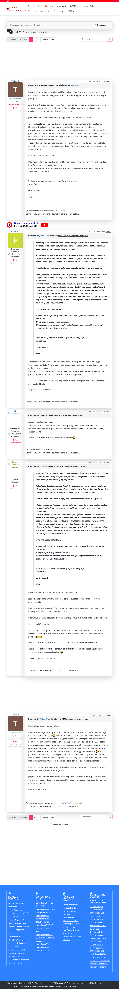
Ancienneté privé (14, 936)
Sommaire (14, 25)
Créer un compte (44, 214)
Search (37, 25)
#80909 (108, 715)
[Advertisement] (59, 61)
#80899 (108, 232)
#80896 (108, 81)
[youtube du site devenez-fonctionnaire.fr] (27, 225)
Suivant (45, 40)
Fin (52, 40)
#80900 (108, 411)
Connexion (30, 214)
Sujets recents (26, 25)
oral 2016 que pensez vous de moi (43, 85)
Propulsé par (56, 824)
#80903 (108, 462)
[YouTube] (8, 1)
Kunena (65, 824)
